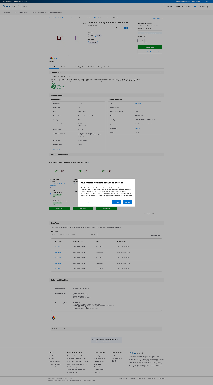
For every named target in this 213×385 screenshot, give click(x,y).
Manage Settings (85, 202)
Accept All (127, 202)
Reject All (116, 202)
